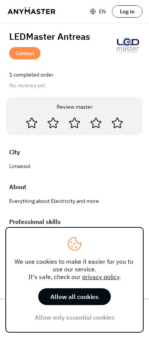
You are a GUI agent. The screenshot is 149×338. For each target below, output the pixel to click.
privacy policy (100, 277)
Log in (127, 11)
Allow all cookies (74, 296)
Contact (24, 53)
